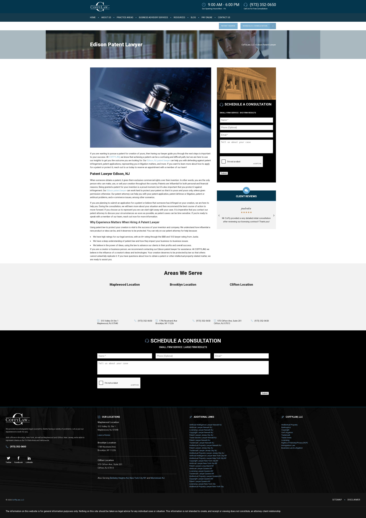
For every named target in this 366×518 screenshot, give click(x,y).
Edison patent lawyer (116, 190)
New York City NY (138, 478)
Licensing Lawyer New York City (202, 484)
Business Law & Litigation (292, 448)
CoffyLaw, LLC (247, 45)
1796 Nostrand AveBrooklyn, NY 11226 (166, 322)
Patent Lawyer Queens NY (199, 481)
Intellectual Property (289, 425)
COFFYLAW (114, 157)
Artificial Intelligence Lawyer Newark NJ (205, 425)
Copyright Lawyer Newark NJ (201, 432)
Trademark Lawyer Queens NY (201, 474)
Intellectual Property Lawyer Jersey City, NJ (206, 453)
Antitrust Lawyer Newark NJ (200, 427)
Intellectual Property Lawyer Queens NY (205, 476)
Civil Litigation (287, 432)
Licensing (285, 440)
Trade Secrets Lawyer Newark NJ (203, 438)
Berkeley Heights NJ (119, 478)
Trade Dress (286, 438)
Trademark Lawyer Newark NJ (201, 443)
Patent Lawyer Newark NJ (199, 440)
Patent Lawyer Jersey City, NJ (201, 435)
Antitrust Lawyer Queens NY (200, 468)
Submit (224, 173)
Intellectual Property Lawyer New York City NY (207, 458)
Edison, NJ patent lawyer (158, 160)
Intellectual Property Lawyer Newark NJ (205, 445)
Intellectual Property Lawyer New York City (206, 486)
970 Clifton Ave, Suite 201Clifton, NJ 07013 (228, 322)
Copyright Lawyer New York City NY (203, 461)
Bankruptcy (286, 427)
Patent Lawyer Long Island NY (201, 466)
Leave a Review (104, 435)
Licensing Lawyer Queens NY (201, 471)
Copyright (285, 430)
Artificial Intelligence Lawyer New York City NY (208, 456)
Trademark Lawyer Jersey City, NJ (203, 450)
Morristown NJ (158, 478)
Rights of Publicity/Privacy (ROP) (294, 443)
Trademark (285, 435)
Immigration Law (288, 445)
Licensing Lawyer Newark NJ (201, 430)
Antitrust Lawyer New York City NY (203, 463)
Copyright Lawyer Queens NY (201, 479)
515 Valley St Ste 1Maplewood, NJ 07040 (107, 322)
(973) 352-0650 (263, 4)
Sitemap (337, 500)
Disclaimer (354, 500)
